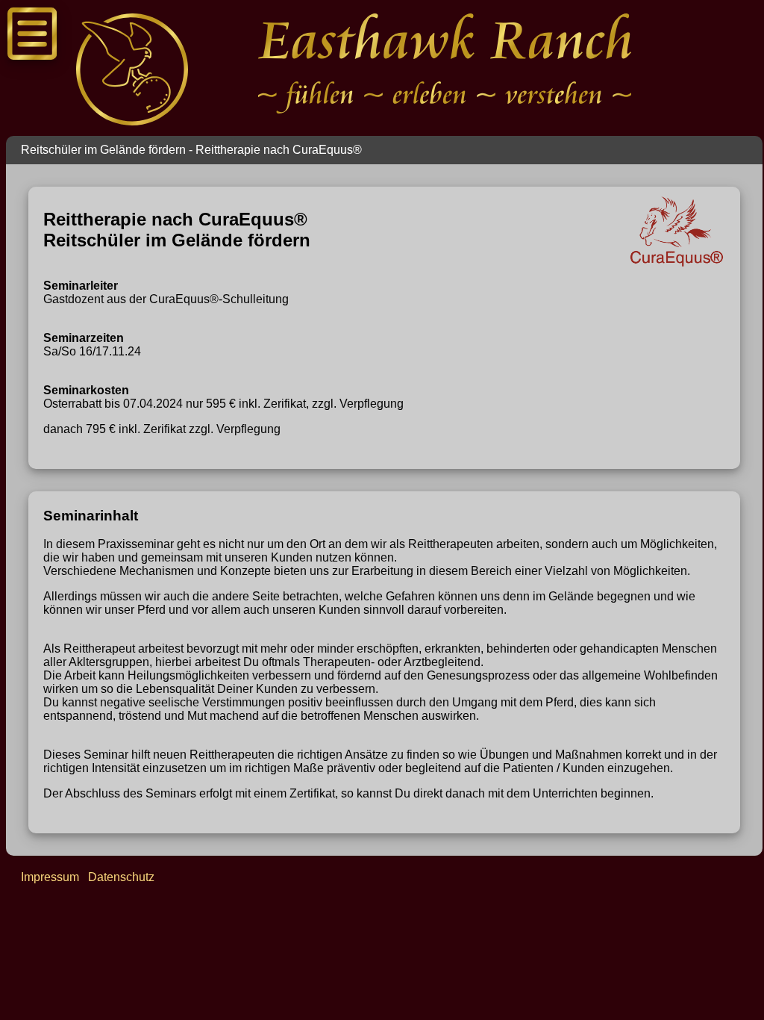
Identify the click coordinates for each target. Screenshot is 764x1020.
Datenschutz (121, 877)
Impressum (50, 877)
